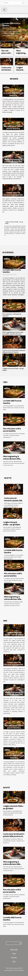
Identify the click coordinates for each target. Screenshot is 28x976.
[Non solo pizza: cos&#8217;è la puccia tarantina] (6, 44)
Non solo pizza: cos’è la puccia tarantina (13, 127)
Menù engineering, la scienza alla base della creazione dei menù (13, 161)
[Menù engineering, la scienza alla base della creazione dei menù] (21, 44)
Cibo (14, 953)
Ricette (14, 957)
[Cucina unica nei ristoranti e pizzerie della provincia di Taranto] (6, 61)
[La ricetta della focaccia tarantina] (13, 91)
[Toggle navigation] (4, 10)
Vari (14, 961)
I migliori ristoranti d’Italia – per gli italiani (21, 71)
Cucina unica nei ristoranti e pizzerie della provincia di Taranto (13, 194)
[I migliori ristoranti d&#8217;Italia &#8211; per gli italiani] (21, 61)
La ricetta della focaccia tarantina (11, 24)
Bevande (14, 950)
